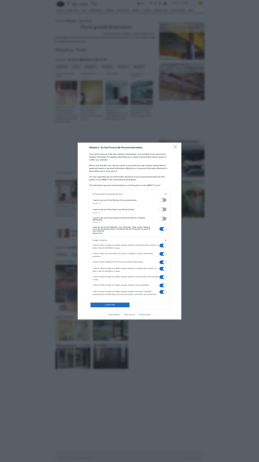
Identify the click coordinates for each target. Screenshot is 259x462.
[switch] (162, 200)
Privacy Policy (145, 314)
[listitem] (129, 194)
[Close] (176, 147)
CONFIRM (110, 305)
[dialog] (129, 231)
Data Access (129, 314)
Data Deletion (114, 314)
